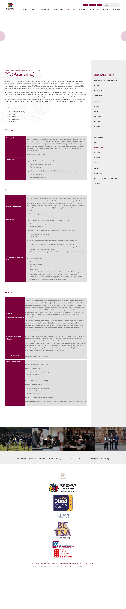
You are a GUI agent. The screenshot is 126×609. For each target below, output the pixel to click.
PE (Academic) (99, 147)
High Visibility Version (40, 563)
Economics (98, 101)
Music (96, 142)
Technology (98, 183)
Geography (98, 116)
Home (7, 70)
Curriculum (26, 70)
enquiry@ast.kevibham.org (99, 458)
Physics (97, 158)
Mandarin (97, 132)
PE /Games (98, 152)
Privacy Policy (77, 563)
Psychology (98, 173)
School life (15, 70)
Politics (97, 163)
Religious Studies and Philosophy (106, 178)
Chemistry (98, 90)
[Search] (117, 5)
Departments (37, 70)
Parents (92, 5)
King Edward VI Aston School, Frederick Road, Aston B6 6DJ (39, 458)
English (97, 106)
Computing (98, 96)
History (97, 127)
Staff (99, 5)
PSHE (96, 168)
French (96, 111)
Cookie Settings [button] (88, 563)
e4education (90, 566)
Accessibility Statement (57, 563)
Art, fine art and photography (105, 80)
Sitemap (69, 563)
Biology (97, 85)
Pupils (85, 5)
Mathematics (99, 137)
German (97, 121)
